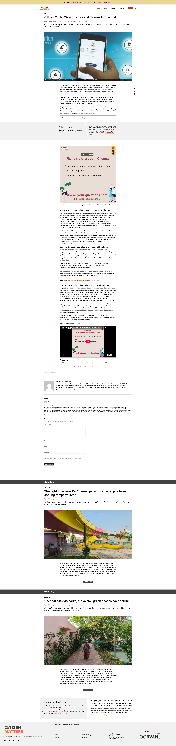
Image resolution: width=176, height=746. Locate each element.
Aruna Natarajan (51, 21)
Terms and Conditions (114, 734)
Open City (84, 737)
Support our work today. (61, 713)
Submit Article (122, 8)
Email (46, 446)
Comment (47, 425)
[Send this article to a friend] (134, 85)
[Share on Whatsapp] (134, 91)
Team (56, 734)
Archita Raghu (50, 499)
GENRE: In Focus (55, 372)
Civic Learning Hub (86, 735)
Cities (98, 8)
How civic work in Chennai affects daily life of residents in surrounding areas (86, 367)
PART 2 (109, 3)
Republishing (112, 735)
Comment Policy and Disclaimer (117, 737)
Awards (57, 735)
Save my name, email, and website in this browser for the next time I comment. (63, 459)
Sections (113, 8)
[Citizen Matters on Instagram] (5, 740)
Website (46, 452)
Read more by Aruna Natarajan (65, 390)
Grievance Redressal (114, 738)
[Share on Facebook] (134, 94)
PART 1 (101, 3)
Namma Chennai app (106, 107)
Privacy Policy (112, 733)
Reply (45, 414)
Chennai (47, 14)
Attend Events (85, 734)
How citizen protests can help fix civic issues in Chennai (84, 118)
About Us (57, 733)
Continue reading (88, 581)
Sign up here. (76, 725)
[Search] (135, 8)
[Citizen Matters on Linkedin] (13, 740)
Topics (106, 8)
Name (46, 440)
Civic (85, 21)
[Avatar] (49, 386)
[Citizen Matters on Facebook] (9, 740)
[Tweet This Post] (134, 88)
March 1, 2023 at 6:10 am (49, 405)
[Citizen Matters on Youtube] (17, 740)
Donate (131, 8)
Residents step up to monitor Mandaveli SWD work (83, 280)
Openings (57, 737)
